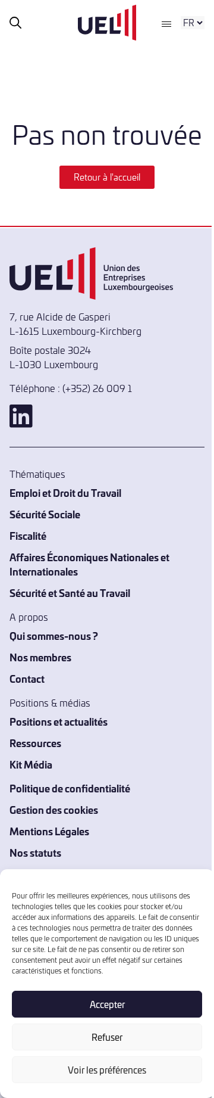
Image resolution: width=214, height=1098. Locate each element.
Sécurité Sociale (45, 514)
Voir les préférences (107, 1069)
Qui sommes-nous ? (54, 635)
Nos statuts (35, 852)
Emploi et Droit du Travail (65, 492)
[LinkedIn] (107, 416)
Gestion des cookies (54, 809)
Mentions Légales (49, 831)
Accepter (107, 1004)
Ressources (35, 742)
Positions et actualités (59, 721)
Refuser (107, 1037)
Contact (27, 678)
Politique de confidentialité (70, 788)
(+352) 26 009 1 (97, 387)
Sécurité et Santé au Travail (70, 592)
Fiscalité (28, 535)
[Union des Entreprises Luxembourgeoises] (107, 23)
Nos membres (40, 657)
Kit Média (31, 764)
